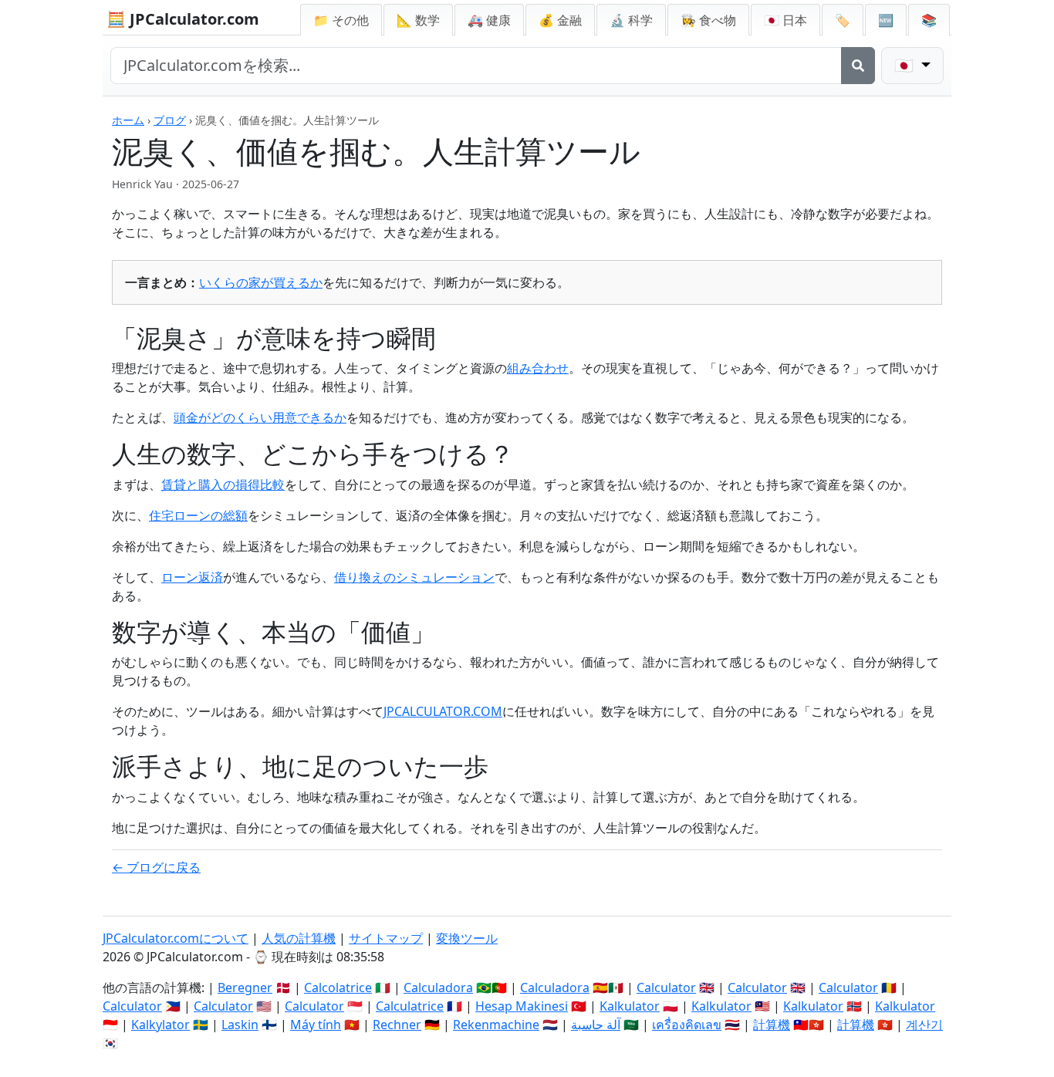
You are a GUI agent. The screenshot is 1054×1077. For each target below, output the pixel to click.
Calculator (666, 987)
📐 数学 (418, 20)
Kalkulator (630, 1006)
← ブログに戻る (156, 867)
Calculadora (438, 987)
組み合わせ (538, 368)
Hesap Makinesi (521, 1006)
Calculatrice (410, 1006)
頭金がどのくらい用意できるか (260, 417)
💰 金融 (560, 20)
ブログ (170, 120)
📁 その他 (341, 20)
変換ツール (467, 938)
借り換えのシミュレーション (414, 577)
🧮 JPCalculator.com (182, 18)
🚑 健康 (489, 20)
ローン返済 (192, 577)
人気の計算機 (299, 938)
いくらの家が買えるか (261, 282)
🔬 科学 (631, 20)
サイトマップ (386, 938)
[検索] (858, 65)
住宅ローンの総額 (198, 515)
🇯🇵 (785, 20)
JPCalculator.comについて (175, 938)
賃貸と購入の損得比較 (223, 484)
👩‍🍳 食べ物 (708, 20)
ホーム (128, 120)
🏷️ (842, 20)
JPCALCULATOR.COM (442, 711)
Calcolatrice (338, 987)
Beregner (245, 987)
